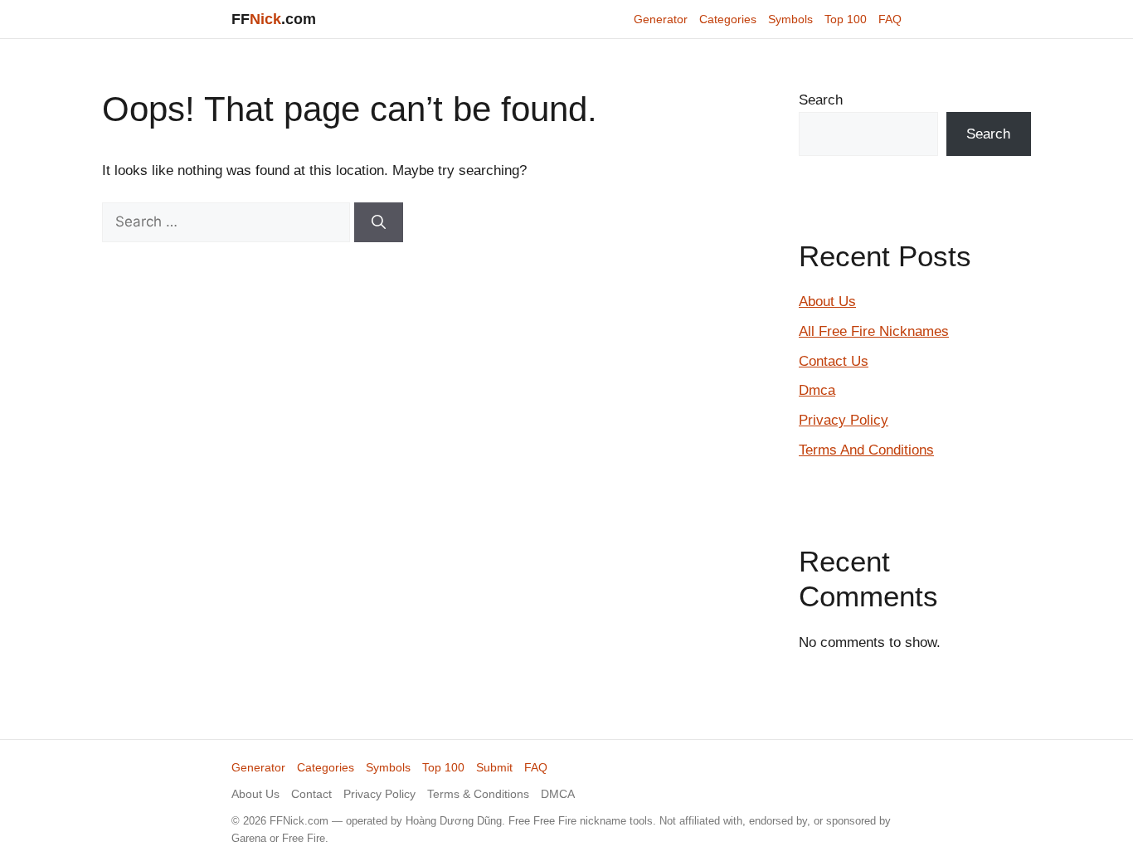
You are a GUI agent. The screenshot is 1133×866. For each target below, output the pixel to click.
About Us (827, 301)
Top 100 (845, 19)
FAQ (890, 19)
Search (821, 100)
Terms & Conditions (478, 793)
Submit (494, 767)
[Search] (378, 222)
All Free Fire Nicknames (874, 331)
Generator (661, 19)
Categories (727, 19)
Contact (311, 793)
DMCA (558, 793)
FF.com (273, 19)
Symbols (790, 19)
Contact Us (833, 361)
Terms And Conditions (866, 450)
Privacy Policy (843, 420)
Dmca (817, 390)
